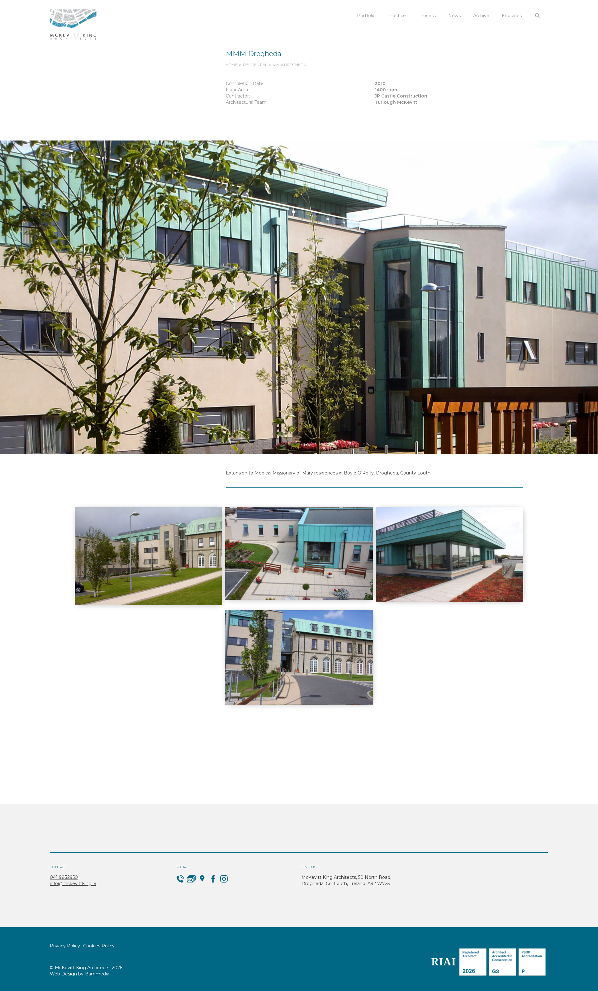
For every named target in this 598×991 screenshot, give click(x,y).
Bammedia (97, 974)
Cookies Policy (99, 946)
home (231, 64)
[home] (73, 24)
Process (427, 15)
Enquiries (512, 15)
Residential (255, 64)
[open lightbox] (148, 556)
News (454, 15)
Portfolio (366, 15)
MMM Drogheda (289, 64)
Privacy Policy (65, 946)
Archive (481, 15)
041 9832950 (64, 877)
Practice (397, 15)
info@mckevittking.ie (73, 883)
